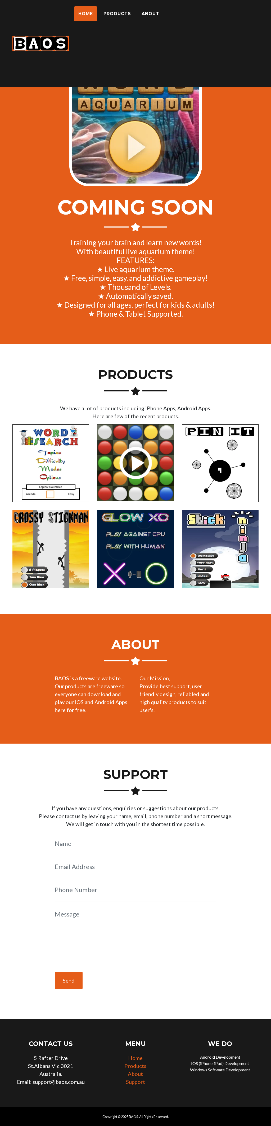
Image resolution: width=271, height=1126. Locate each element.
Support (135, 1082)
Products (117, 13)
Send (69, 980)
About (150, 13)
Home (85, 13)
